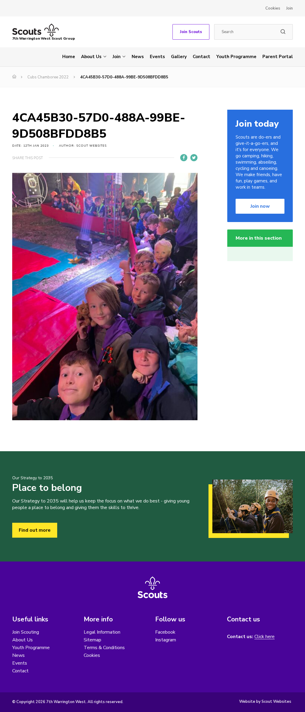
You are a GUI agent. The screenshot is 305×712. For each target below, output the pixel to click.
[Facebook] (183, 157)
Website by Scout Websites (265, 701)
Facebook (165, 632)
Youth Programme (236, 57)
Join (289, 8)
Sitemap (92, 640)
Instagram (165, 640)
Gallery (179, 57)
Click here (264, 636)
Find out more (35, 530)
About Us (91, 57)
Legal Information (102, 632)
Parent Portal (277, 57)
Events (157, 57)
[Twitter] (193, 157)
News (138, 57)
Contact (201, 57)
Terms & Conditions (104, 647)
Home (68, 57)
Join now (260, 206)
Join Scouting (25, 632)
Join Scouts (191, 32)
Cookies (272, 8)
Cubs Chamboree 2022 (48, 77)
